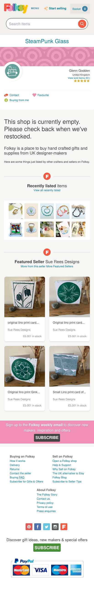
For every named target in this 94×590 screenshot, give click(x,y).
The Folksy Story (47, 494)
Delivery (15, 465)
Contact (14, 95)
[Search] (82, 24)
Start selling (57, 8)
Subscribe (46, 437)
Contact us (43, 499)
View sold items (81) (79, 78)
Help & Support (61, 465)
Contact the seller (20, 473)
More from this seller (33, 266)
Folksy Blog (59, 477)
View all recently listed (47, 190)
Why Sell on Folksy (64, 469)
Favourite (43, 95)
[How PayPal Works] (47, 580)
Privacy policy (45, 503)
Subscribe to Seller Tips (66, 481)
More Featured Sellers (59, 266)
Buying (17, 477)
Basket (79, 9)
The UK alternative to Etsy (68, 473)
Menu (35, 8)
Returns (14, 469)
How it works (17, 461)
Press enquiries (46, 511)
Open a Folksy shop (64, 461)
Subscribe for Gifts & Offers (26, 481)
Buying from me (19, 100)
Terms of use (44, 507)
